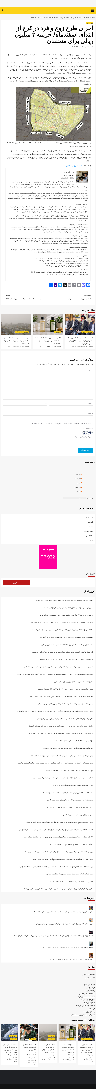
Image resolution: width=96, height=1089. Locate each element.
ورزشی (83, 332)
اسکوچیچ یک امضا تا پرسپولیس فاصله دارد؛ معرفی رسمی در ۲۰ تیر (70, 881)
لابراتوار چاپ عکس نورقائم (85, 1005)
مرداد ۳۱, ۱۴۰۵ (15, 346)
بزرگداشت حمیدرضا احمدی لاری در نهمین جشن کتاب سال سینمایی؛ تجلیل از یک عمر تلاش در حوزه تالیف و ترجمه (55, 866)
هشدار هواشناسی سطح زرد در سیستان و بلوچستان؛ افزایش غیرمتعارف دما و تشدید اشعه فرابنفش (59, 822)
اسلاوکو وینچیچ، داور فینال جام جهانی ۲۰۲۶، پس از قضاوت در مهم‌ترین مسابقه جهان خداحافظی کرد (60, 726)
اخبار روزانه (90, 23)
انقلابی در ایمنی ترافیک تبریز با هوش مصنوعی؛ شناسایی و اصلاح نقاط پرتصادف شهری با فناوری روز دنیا (58, 888)
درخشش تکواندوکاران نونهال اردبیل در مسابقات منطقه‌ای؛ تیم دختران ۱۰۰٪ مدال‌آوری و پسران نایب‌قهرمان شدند (55, 674)
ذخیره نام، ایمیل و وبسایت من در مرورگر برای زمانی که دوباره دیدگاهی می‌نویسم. (61, 423)
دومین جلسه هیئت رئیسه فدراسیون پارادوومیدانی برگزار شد (72, 681)
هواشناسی (18, 332)
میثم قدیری (88, 46)
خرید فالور (91, 1008)
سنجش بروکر (90, 977)
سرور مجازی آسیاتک (88, 999)
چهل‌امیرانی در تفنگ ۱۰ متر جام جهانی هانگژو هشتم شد (74, 740)
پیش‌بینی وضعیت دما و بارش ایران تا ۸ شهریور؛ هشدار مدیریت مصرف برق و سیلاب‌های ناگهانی (61, 755)
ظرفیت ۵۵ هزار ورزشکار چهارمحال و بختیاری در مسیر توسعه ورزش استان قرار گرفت (80, 340)
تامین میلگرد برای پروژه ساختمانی (82, 1014)
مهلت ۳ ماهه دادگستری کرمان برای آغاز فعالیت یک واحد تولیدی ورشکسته (68, 792)
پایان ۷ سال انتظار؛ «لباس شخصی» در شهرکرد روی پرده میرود (72, 785)
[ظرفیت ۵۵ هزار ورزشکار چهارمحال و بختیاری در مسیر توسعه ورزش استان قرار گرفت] (80, 324)
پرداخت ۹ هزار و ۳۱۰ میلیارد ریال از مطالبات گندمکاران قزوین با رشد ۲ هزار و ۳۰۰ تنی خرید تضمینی (60, 733)
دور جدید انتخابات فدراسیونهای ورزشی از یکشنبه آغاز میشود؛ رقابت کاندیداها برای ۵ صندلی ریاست (59, 851)
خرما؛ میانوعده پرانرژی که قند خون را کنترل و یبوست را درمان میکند (70, 959)
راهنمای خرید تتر (89, 990)
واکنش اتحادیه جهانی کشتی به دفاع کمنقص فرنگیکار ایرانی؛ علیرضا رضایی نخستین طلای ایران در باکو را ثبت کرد (55, 711)
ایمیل (90, 403)
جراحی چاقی (90, 987)
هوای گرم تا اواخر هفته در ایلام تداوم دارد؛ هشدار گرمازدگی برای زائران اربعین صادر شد (63, 718)
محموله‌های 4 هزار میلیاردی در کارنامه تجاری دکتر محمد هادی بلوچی (70, 800)
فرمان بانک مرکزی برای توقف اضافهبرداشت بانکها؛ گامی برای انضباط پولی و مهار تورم (65, 703)
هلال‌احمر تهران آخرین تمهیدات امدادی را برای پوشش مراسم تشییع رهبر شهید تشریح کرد (63, 912)
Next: (23, 297)
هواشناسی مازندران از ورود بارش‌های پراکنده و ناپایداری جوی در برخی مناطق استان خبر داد (62, 630)
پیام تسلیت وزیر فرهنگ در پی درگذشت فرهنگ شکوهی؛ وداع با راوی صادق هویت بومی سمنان (61, 696)
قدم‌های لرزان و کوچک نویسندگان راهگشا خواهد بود (75, 814)
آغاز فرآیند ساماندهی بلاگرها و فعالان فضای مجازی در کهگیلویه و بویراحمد (68, 748)
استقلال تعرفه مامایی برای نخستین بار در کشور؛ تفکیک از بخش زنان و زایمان (67, 947)
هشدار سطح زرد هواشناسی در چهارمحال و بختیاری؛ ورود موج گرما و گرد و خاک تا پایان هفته (63, 859)
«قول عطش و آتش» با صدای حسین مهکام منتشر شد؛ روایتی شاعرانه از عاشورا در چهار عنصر (62, 652)
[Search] (2, 10)
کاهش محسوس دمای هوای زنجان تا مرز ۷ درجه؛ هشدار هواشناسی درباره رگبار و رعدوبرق (63, 777)
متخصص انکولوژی (88, 974)
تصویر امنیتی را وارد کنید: (84, 436)
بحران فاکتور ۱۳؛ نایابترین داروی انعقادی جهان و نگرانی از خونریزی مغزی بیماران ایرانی (64, 923)
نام (45, 403)
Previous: (79, 297)
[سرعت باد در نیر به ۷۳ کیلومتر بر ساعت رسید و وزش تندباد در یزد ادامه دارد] (16, 324)
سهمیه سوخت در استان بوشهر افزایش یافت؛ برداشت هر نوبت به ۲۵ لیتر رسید (66, 659)
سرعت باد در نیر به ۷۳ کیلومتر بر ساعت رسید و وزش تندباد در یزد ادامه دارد (16, 340)
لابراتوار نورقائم (89, 1002)
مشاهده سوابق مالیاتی (87, 993)
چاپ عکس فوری (89, 984)
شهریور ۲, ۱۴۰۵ (79, 346)
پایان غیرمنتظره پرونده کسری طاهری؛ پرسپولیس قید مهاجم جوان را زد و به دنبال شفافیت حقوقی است (58, 837)
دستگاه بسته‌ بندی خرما (86, 996)
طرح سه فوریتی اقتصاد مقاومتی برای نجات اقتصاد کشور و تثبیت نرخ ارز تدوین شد (65, 644)
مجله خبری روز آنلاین (74, 165)
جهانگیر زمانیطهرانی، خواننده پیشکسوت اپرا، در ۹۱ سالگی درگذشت (71, 844)
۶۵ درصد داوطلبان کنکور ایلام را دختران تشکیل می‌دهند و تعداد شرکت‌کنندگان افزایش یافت (61, 622)
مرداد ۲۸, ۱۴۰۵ (30, 1062)
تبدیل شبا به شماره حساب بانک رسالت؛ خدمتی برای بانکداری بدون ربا (69, 874)
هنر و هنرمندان (88, 531)
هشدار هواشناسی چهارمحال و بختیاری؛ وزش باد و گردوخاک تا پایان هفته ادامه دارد (65, 689)
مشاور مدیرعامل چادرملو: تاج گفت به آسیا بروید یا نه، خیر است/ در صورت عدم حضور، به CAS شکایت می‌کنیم (55, 763)
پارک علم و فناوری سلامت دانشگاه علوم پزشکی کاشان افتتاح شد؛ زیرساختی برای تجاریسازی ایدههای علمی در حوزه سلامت (52, 935)
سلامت (91, 526)
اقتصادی (90, 522)
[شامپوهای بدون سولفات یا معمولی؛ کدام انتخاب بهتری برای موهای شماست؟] (48, 324)
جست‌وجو (90, 573)
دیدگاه (90, 370)
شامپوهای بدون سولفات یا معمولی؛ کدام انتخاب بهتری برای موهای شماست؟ (48, 340)
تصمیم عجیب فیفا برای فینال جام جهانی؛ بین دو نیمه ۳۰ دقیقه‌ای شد (70, 807)
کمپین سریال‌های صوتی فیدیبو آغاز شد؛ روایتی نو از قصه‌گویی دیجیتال (69, 770)
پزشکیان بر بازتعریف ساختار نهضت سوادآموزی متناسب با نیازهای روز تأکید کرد (66, 637)
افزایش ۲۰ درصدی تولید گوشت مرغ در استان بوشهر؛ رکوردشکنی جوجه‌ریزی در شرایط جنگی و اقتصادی (58, 667)
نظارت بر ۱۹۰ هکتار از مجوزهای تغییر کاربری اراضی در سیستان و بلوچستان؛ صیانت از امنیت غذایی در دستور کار (56, 829)
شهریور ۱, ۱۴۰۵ (47, 346)
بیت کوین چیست (89, 1011)
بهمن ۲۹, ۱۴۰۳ (77, 46)
